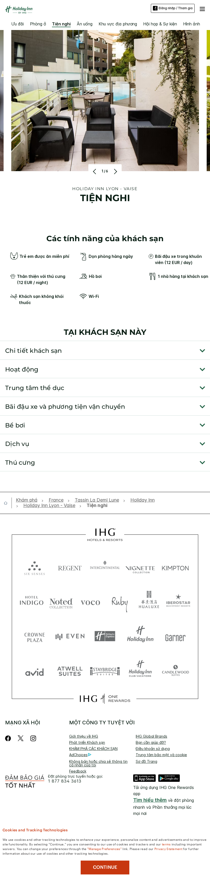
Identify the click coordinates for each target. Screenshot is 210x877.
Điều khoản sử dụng (153, 748)
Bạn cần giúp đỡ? (151, 742)
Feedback (77, 771)
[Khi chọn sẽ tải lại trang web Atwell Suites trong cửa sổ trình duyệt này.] (70, 671)
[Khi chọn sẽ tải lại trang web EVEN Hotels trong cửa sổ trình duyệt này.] (70, 636)
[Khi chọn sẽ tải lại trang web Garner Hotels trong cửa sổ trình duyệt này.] (175, 636)
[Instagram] (33, 738)
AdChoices (78, 755)
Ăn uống (84, 23)
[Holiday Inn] (19, 9)
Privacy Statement (168, 848)
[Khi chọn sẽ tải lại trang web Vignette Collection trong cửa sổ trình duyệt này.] (140, 567)
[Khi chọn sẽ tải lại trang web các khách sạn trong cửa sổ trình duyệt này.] (70, 567)
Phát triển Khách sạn (87, 742)
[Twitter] (21, 738)
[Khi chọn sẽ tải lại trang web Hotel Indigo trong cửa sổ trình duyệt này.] (32, 601)
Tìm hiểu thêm (150, 800)
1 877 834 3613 (64, 781)
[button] (202, 8)
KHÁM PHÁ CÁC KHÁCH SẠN (93, 748)
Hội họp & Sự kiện (160, 23)
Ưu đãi (17, 23)
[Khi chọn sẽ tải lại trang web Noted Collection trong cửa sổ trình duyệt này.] (61, 601)
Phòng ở (38, 23)
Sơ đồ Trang (146, 761)
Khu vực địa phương (118, 23)
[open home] (8, 503)
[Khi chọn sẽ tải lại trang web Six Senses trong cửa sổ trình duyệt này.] (34, 567)
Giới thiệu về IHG (83, 736)
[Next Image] (115, 171)
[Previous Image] (95, 171)
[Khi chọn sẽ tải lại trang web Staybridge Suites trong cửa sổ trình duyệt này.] (105, 671)
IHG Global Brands (151, 736)
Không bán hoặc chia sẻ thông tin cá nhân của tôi (98, 763)
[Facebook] (9, 738)
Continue (105, 867)
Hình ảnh (191, 23)
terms (166, 844)
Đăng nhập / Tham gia (176, 8)
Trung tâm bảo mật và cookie (161, 755)
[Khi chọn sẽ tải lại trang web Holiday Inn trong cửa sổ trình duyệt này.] (140, 636)
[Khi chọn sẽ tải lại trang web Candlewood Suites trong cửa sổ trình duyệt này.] (175, 671)
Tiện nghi (61, 23)
